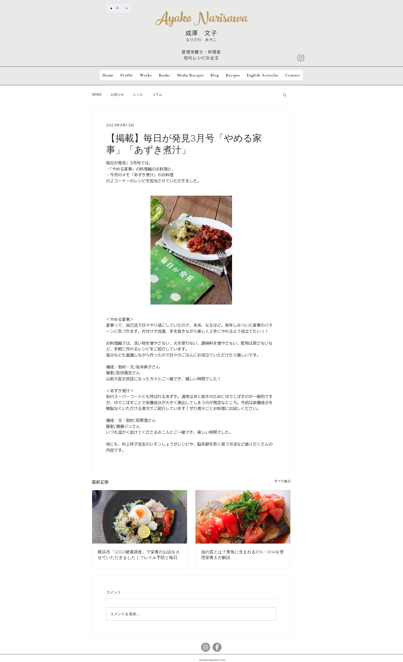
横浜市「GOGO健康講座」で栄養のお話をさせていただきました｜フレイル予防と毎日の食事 (139, 554)
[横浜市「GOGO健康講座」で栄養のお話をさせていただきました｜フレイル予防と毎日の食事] (139, 517)
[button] (284, 95)
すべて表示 (282, 481)
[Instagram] (300, 57)
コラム (157, 94)
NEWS (96, 94)
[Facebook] (217, 647)
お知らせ (117, 94)
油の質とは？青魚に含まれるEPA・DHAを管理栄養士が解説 (242, 554)
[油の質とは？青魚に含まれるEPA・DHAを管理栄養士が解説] (242, 517)
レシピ (138, 94)
